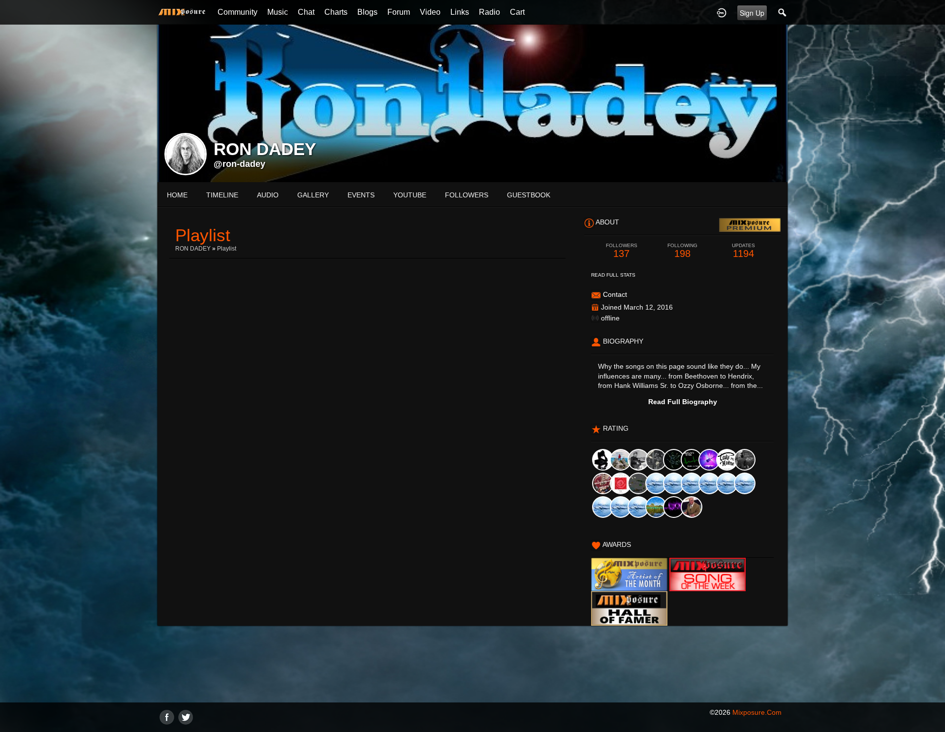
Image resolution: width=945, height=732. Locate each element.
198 (682, 251)
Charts (335, 12)
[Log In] (721, 12)
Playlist (226, 248)
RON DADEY (193, 248)
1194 (743, 251)
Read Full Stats (613, 275)
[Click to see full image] (473, 103)
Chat (306, 12)
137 (621, 251)
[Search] (783, 12)
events (361, 195)
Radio (489, 12)
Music (277, 12)
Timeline (222, 195)
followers (466, 195)
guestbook (528, 195)
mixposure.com (757, 712)
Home (177, 195)
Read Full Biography (682, 402)
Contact (615, 294)
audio (268, 195)
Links (459, 12)
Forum (398, 12)
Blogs (367, 12)
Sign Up (752, 13)
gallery (313, 195)
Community (237, 12)
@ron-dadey (239, 164)
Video (430, 12)
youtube (409, 195)
